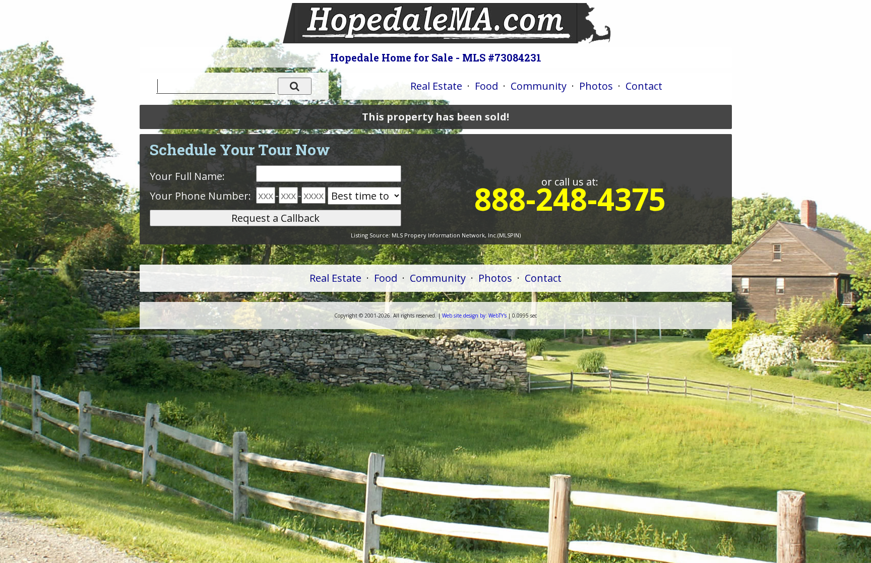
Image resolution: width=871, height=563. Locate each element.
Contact (644, 86)
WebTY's (474, 315)
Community (539, 86)
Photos (596, 86)
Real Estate (436, 86)
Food (486, 86)
